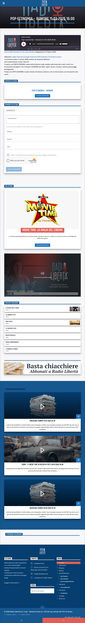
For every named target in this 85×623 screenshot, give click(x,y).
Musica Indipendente (12, 342)
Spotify (44, 57)
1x (35, 49)
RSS (39, 57)
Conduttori (64, 593)
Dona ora (62, 599)
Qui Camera (64, 579)
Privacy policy (11, 615)
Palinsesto (62, 565)
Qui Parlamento (64, 573)
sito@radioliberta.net (41, 574)
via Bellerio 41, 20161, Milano (43, 578)
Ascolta (61, 563)
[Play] (30, 44)
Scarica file (8, 52)
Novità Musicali (11, 335)
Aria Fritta (9, 321)
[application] (48, 44)
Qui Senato (64, 576)
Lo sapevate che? (11, 328)
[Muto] (61, 44)
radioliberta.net (39, 563)
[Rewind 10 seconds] (32, 49)
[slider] (65, 44)
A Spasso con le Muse (12, 308)
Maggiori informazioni (42, 96)
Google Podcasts (30, 57)
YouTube (52, 57)
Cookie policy (25, 615)
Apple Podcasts (17, 57)
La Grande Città (11, 314)
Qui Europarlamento (67, 581)
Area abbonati (65, 587)
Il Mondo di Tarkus (12, 349)
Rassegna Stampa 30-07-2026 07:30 (42, 508)
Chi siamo (62, 590)
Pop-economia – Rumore (42, 90)
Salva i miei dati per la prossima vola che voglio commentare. (34, 155)
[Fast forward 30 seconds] (39, 49)
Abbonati (62, 584)
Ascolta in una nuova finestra (24, 52)
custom (58, 57)
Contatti (61, 596)
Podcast (61, 568)
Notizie (61, 571)
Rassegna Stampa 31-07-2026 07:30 (42, 420)
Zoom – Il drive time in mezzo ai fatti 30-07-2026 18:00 (42, 464)
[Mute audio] (29, 49)
